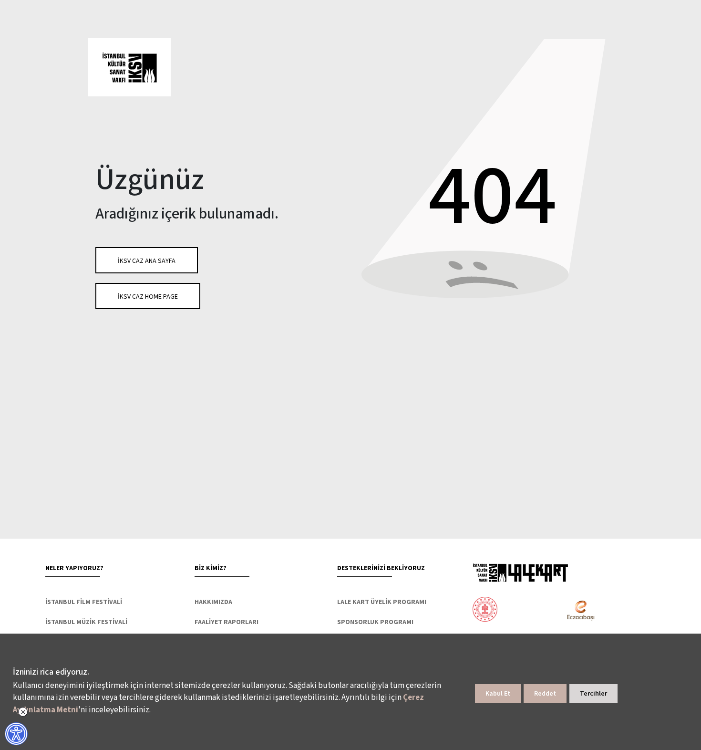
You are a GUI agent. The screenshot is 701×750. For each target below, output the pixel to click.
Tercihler (593, 693)
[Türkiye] (522, 610)
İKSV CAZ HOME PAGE (148, 297)
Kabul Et (497, 693)
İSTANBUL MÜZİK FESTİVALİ (86, 622)
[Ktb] (485, 610)
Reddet (545, 693)
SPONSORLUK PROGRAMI (375, 622)
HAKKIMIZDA (213, 602)
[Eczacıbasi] (575, 610)
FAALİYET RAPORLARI (226, 622)
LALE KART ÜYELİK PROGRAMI (381, 602)
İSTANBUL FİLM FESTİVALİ (83, 602)
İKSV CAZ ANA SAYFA (146, 261)
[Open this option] (520, 572)
